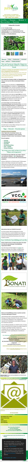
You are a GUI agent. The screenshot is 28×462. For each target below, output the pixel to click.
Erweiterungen (16, 59)
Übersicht (4, 59)
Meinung (8, 61)
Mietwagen (21, 20)
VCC (15, 156)
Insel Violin (6, 143)
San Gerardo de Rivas (9, 145)
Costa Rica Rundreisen (15, 348)
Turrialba (9, 146)
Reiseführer (16, 22)
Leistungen (23, 59)
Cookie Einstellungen (10, 453)
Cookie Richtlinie (12, 446)
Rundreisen (13, 20)
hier (13, 336)
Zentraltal (6, 140)
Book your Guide (5, 22)
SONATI (19, 247)
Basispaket (17, 429)
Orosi (5, 146)
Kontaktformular (22, 379)
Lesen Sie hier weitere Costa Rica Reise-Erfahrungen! (14, 345)
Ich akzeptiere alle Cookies (10, 457)
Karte (3, 61)
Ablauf (9, 59)
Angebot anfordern (16, 61)
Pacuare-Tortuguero (8, 148)
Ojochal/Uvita (7, 142)
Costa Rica (4, 20)
